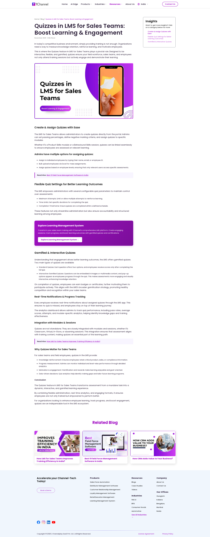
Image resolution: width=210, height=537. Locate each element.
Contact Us (170, 4)
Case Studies (137, 486)
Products (85, 4)
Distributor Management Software (104, 486)
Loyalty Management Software (102, 493)
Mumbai (160, 507)
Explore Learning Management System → (60, 239)
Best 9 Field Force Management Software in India (67, 175)
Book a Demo (45, 490)
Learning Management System (102, 501)
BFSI (133, 504)
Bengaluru (161, 504)
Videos (134, 490)
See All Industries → (139, 516)
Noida (159, 511)
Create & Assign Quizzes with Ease (159, 32)
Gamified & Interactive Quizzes (160, 42)
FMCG (134, 500)
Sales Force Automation (100, 482)
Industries (100, 4)
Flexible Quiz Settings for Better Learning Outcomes (159, 37)
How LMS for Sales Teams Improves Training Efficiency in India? (73, 341)
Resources (115, 4)
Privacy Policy (167, 534)
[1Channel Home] (40, 4)
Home (65, 4)
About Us (130, 4)
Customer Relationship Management (105, 490)
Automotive (136, 511)
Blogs (134, 482)
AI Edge (74, 4)
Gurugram (161, 496)
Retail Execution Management (102, 497)
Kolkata (160, 500)
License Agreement (146, 534)
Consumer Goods (139, 507)
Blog (42, 19)
